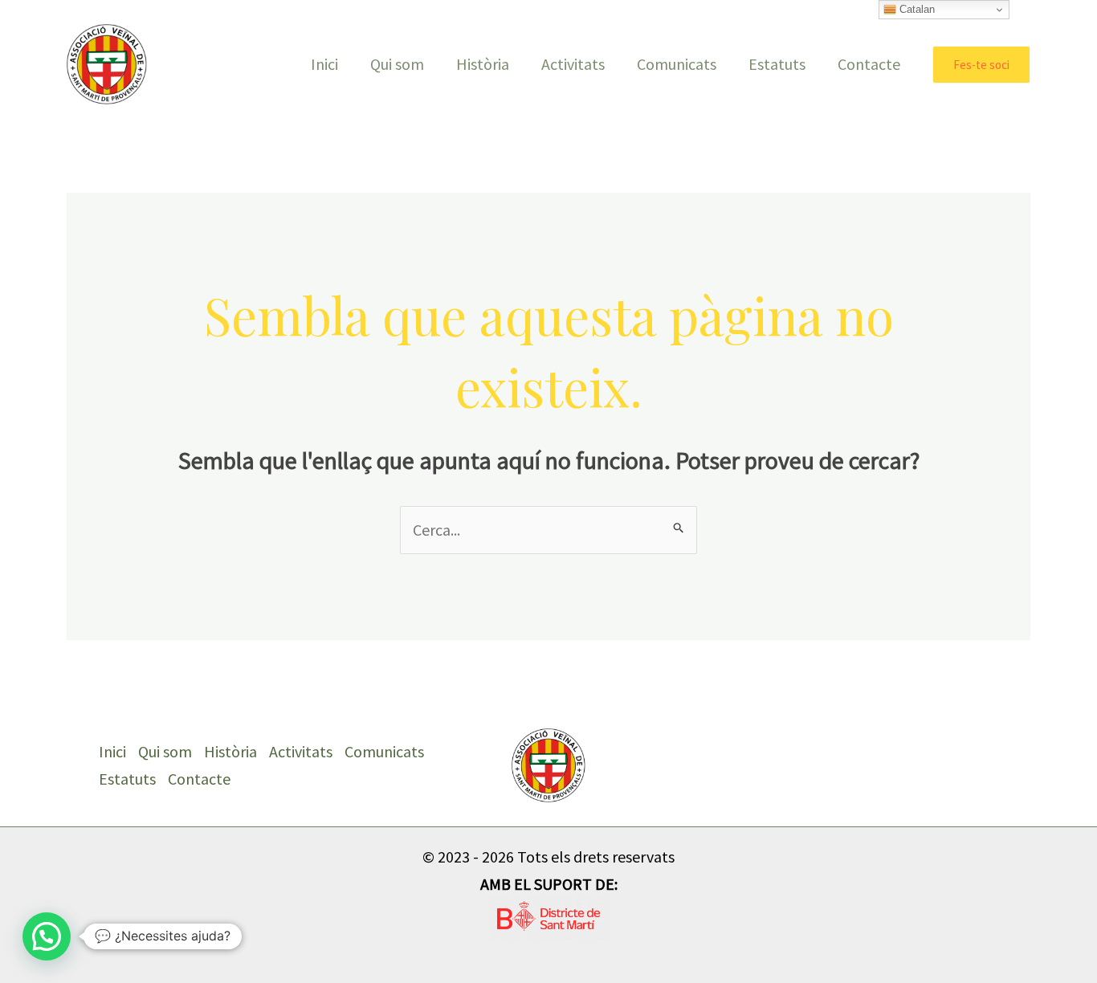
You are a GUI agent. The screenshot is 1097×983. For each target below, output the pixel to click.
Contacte (869, 64)
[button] (981, 65)
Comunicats (676, 64)
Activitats (573, 64)
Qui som (397, 64)
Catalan (915, 9)
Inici (324, 64)
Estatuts (776, 64)
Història (482, 64)
